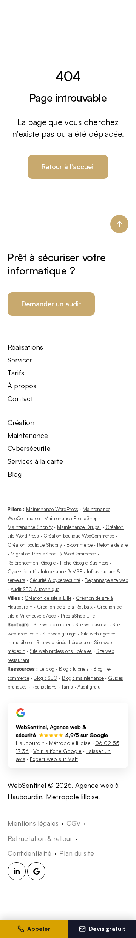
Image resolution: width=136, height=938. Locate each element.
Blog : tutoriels (74, 669)
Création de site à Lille (48, 598)
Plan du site (76, 853)
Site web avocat (91, 624)
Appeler (39, 929)
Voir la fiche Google (57, 751)
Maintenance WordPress (52, 509)
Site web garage (59, 634)
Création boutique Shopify (35, 545)
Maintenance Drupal (79, 527)
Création (21, 422)
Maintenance (28, 435)
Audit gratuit (90, 687)
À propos (22, 385)
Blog (15, 473)
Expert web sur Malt (54, 759)
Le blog (46, 669)
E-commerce (79, 545)
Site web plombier (52, 624)
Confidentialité (29, 853)
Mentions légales (33, 823)
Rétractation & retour (40, 838)
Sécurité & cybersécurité (55, 580)
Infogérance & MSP (61, 571)
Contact (20, 398)
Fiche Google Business (84, 563)
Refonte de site (112, 545)
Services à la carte (35, 460)
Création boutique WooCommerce (78, 536)
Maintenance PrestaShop (70, 518)
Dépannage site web (106, 580)
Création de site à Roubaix (65, 607)
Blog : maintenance (83, 678)
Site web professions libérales (61, 651)
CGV (73, 823)
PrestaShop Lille (78, 616)
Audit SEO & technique (35, 589)
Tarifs (16, 372)
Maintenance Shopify (30, 527)
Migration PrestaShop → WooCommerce (53, 554)
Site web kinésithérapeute (63, 642)
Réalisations (25, 346)
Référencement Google (32, 563)
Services (20, 359)
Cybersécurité (29, 448)
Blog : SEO (45, 678)
